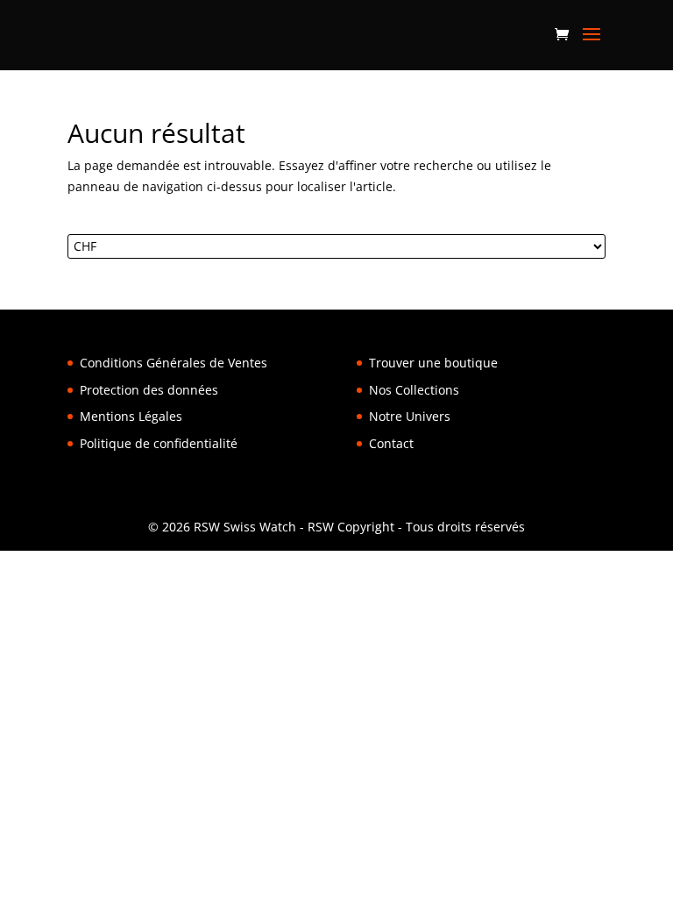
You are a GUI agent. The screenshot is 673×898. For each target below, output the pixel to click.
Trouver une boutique (433, 362)
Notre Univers (409, 416)
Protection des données (149, 389)
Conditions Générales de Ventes (173, 362)
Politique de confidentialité (158, 443)
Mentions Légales (131, 416)
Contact (391, 443)
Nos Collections (414, 389)
